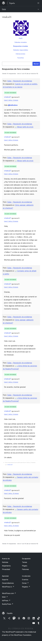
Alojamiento (6, 566)
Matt (5, 597)
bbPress (6, 600)
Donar (25, 583)
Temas (24, 562)
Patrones (25, 569)
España (9, 613)
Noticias (5, 562)
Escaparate (26, 559)
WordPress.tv (8, 587)
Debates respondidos (20, 50)
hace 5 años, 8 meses (11, 140)
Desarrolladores (8, 583)
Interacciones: (20, 54)
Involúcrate (26, 576)
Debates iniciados (21, 42)
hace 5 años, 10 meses (11, 493)
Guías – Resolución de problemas (19, 81)
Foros (4, 9)
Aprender (5, 576)
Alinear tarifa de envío (25, 127)
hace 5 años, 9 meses (11, 336)
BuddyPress (7, 604)
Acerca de (6, 559)
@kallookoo (13, 105)
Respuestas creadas (20, 46)
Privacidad (6, 569)
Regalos (26, 587)
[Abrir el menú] (38, 3)
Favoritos (20, 58)
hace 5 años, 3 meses (11, 100)
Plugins (24, 566)
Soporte (5, 580)
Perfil (20, 38)
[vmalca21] (21, 28)
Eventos (25, 580)
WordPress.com (9, 593)
